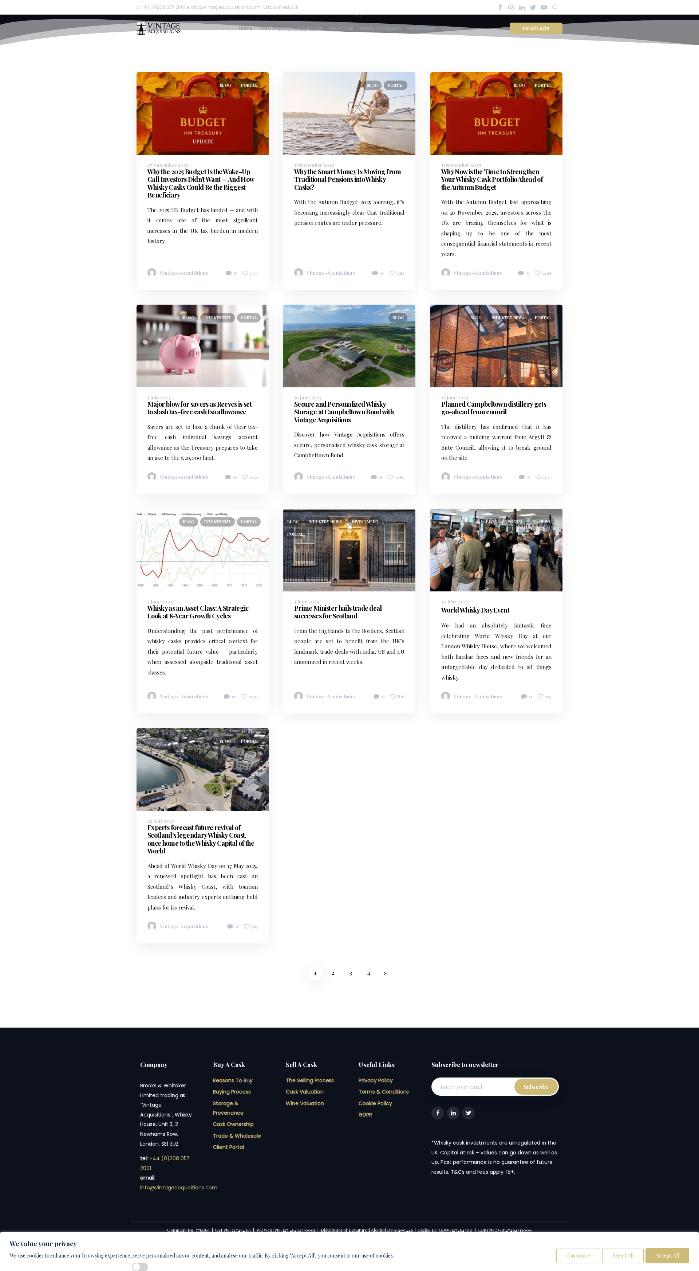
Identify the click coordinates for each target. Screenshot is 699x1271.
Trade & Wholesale (237, 1135)
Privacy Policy (376, 1080)
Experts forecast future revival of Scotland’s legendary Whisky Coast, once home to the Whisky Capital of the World (200, 839)
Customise (578, 1255)
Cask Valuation (305, 1091)
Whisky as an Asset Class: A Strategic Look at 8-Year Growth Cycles (198, 611)
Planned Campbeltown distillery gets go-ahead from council (493, 408)
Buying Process (232, 1091)
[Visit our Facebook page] (500, 7)
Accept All (667, 1255)
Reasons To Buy (233, 1080)
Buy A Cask (310, 28)
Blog (225, 85)
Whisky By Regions (380, 28)
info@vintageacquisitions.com (178, 1187)
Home (245, 28)
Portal (249, 85)
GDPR (365, 1114)
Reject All (622, 1255)
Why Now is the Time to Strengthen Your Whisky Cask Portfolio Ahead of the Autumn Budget (492, 179)
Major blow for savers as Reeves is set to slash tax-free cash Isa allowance (199, 408)
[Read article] (249, 155)
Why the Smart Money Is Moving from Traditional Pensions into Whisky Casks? (347, 179)
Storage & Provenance (228, 1108)
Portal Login (536, 28)
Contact (450, 28)
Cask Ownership (233, 1124)
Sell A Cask (341, 28)
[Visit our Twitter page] (533, 7)
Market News (421, 28)
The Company (275, 28)
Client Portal (228, 1147)
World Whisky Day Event (475, 610)
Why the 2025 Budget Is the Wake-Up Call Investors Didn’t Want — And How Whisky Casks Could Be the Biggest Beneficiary (200, 183)
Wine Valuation (305, 1103)
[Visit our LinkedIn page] (522, 7)
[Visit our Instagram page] (511, 7)
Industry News (508, 317)
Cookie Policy (375, 1103)
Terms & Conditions (384, 1091)
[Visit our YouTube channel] (544, 7)
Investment (217, 317)
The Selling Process (310, 1080)
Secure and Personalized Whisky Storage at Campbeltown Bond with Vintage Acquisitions (344, 412)
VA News (542, 521)
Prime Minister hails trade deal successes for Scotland (338, 611)
